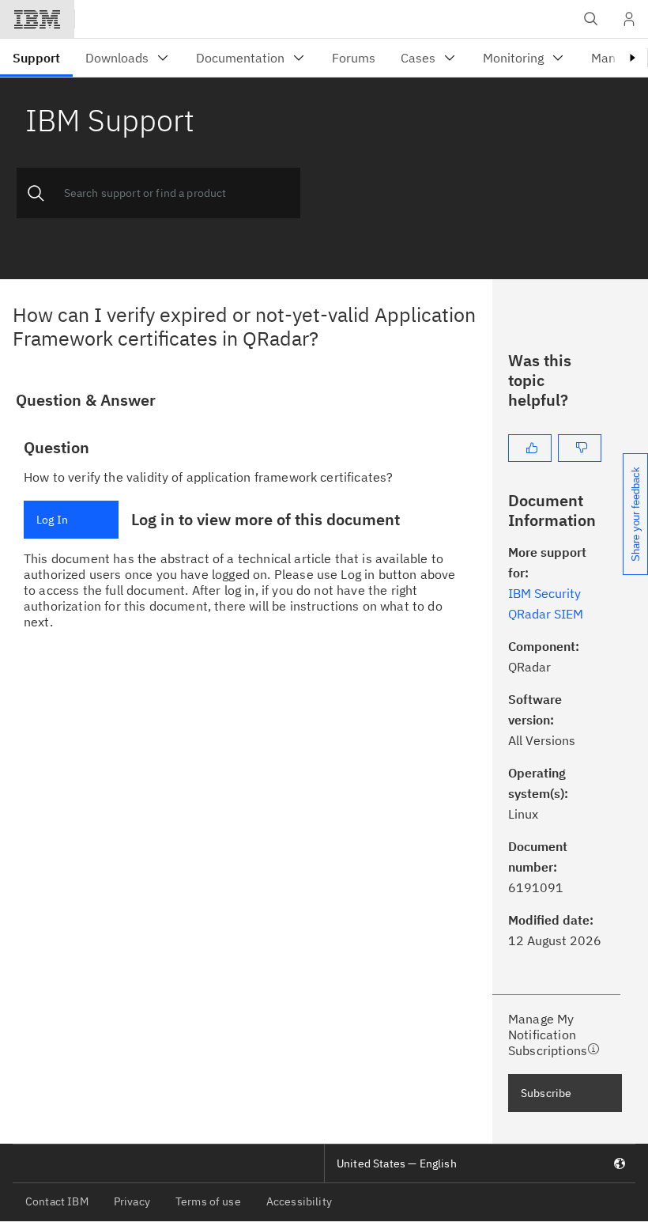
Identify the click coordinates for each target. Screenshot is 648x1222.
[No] (579, 448)
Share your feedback (636, 514)
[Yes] (530, 448)
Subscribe (546, 1093)
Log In (52, 520)
